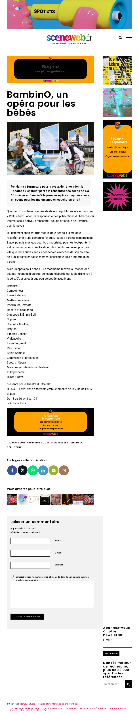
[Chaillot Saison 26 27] (117, 116)
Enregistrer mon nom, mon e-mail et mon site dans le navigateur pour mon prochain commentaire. (52, 578)
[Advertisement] (117, 268)
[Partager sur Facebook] (12, 470)
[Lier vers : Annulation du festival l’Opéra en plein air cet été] (23, 499)
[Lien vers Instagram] (64, 470)
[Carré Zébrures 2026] (117, 84)
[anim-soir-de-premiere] (117, 210)
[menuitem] (118, 38)
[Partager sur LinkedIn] (43, 470)
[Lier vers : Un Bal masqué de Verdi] (12, 499)
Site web (59, 565)
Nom (58, 540)
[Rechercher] (118, 38)
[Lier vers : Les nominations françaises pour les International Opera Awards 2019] (34, 499)
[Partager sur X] (23, 470)
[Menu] (127, 38)
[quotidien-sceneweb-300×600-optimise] (117, 177)
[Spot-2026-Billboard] (69, 27)
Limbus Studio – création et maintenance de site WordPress (50, 704)
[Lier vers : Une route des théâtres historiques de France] (77, 499)
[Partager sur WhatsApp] (33, 470)
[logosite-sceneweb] (70, 38)
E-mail (58, 552)
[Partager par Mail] (53, 470)
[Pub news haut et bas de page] (50, 82)
